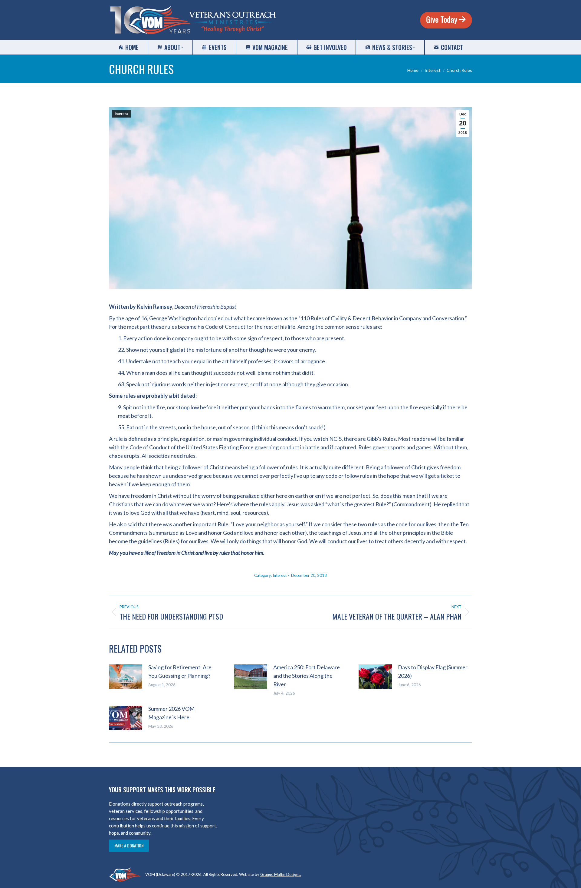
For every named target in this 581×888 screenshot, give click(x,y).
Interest (121, 114)
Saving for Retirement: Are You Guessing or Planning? (180, 671)
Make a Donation (128, 845)
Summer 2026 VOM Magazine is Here (171, 712)
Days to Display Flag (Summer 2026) (433, 671)
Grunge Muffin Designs (280, 874)
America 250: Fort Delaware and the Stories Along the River (306, 675)
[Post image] (125, 676)
